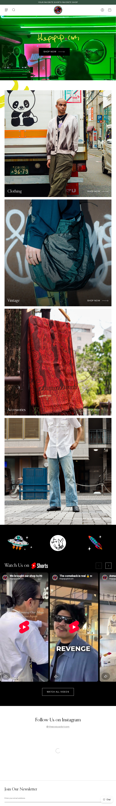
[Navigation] (6, 10)
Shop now (50, 51)
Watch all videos (58, 692)
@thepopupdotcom (58, 726)
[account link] (102, 10)
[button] (109, 10)
